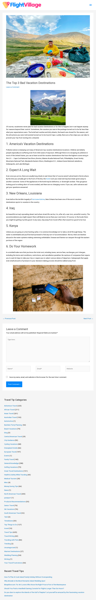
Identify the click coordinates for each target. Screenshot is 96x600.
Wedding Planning (11, 555)
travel (6, 528)
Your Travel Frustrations (13, 563)
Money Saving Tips (11, 486)
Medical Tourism (10, 479)
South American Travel (12, 513)
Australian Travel (10, 417)
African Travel (9, 410)
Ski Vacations (9, 509)
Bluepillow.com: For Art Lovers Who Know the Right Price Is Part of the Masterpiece (35, 585)
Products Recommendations (15, 502)
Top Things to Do (10, 525)
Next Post (88, 318)
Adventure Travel (10, 406)
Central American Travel (13, 436)
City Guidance (9, 440)
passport (7, 498)
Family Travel (9, 459)
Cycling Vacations (11, 444)
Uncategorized (9, 547)
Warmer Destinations (12, 551)
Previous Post (9, 318)
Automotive (8, 421)
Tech (6, 517)
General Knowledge (11, 463)
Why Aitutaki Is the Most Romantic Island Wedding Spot (24, 581)
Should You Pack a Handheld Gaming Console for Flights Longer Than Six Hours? (34, 588)
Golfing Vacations (11, 467)
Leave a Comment (12, 87)
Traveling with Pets (11, 540)
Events (6, 456)
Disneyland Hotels (11, 448)
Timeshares (8, 521)
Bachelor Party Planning (13, 425)
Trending (7, 544)
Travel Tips (8, 532)
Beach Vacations (10, 429)
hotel (48, 179)
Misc (6, 482)
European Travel (10, 452)
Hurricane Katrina (38, 199)
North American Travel (12, 494)
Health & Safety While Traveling (15, 475)
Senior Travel (9, 505)
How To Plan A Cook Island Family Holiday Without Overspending (28, 577)
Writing (7, 559)
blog (6, 433)
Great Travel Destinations (13, 471)
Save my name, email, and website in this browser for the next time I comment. (38, 377)
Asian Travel (8, 413)
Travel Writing (9, 536)
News (6, 490)
